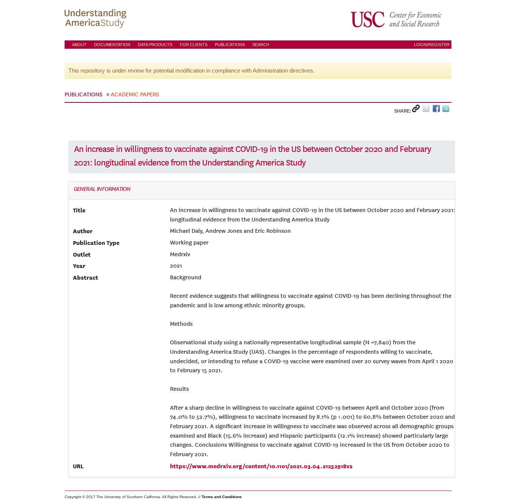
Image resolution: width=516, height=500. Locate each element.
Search (260, 44)
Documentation (112, 44)
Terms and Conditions (222, 497)
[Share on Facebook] (437, 110)
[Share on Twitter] (446, 110)
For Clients (193, 44)
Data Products (155, 44)
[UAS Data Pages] (97, 19)
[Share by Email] (427, 110)
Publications (230, 44)
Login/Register (432, 44)
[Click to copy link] (417, 110)
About (79, 44)
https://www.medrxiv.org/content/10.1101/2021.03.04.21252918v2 (261, 466)
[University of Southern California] (396, 19)
